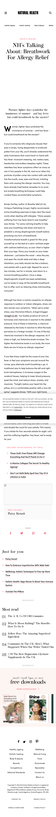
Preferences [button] (17, 410)
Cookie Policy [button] (18, 407)
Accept (28, 417)
